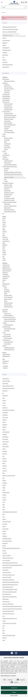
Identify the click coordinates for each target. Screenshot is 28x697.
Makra (3, 243)
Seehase (4, 499)
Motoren (6, 170)
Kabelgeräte (5, 278)
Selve (3, 502)
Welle (5, 179)
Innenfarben (7, 145)
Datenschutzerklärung (5, 675)
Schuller (4, 497)
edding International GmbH (8, 388)
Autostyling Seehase (6, 538)
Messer (5, 153)
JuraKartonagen (5, 431)
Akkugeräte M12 (6, 264)
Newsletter (4, 52)
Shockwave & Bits (8, 304)
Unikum (4, 260)
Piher (3, 473)
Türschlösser (7, 92)
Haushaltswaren (6, 155)
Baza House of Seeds (7, 540)
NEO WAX (4, 465)
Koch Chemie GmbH (6, 577)
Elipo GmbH (5, 395)
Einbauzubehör (7, 162)
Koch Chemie (5, 239)
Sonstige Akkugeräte (8, 315)
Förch (3, 227)
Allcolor (4, 526)
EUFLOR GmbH (5, 378)
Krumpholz (4, 444)
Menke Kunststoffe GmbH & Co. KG (10, 584)
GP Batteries (5, 412)
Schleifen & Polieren (8, 302)
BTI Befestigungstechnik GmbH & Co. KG (11, 548)
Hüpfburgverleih (6, 356)
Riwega (4, 252)
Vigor (3, 630)
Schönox (4, 494)
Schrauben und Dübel (9, 88)
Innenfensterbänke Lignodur (10, 164)
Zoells (3, 640)
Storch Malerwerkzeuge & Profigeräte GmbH (12, 606)
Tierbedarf (4, 157)
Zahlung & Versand (6, 50)
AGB (3, 57)
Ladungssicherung (8, 107)
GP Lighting (4, 414)
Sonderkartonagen (8, 194)
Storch (3, 258)
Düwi (3, 397)
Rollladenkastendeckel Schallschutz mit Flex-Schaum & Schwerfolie (14, 176)
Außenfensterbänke (8, 160)
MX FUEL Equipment (8, 297)
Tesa (3, 516)
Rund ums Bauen (6, 111)
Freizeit (4, 151)
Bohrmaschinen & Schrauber (8, 317)
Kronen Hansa (5, 441)
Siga (3, 256)
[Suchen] (25, 7)
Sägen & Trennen (8, 299)
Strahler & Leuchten (8, 130)
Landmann (4, 451)
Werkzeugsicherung (8, 306)
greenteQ (4, 231)
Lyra (3, 456)
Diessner (4, 225)
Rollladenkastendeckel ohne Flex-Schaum (13, 174)
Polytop (4, 480)
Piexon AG (4, 470)
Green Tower (5, 417)
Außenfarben (7, 139)
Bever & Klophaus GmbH (7, 385)
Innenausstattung (8, 105)
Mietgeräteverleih (6, 354)
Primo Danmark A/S (6, 594)
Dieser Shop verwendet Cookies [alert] (14, 657)
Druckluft (4, 322)
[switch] (4, 679)
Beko (3, 220)
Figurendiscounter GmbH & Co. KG (10, 562)
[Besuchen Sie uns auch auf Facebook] (12, 653)
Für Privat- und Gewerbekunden (9, 31)
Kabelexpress (5, 436)
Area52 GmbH (5, 528)
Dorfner (4, 400)
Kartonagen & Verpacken (7, 183)
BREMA (4, 545)
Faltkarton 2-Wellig (8, 186)
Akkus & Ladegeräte (6, 270)
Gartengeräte (5, 274)
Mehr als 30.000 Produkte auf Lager (10, 29)
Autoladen (4, 536)
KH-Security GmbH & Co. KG (8, 574)
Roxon (3, 487)
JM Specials (5, 365)
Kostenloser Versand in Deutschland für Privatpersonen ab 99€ (11, 34)
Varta (3, 625)
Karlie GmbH (5, 439)
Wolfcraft (4, 637)
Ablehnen (14, 692)
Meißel (5, 293)
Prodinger (4, 482)
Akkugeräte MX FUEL (6, 268)
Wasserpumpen (7, 334)
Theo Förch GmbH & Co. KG (8, 613)
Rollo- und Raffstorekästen (10, 124)
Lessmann (4, 453)
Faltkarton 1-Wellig (8, 184)
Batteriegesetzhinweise (7, 64)
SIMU (3, 504)
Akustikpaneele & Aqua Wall (10, 115)
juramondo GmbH (6, 572)
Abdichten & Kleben (8, 103)
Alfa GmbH (4, 523)
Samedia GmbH (5, 492)
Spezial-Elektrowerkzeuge (9, 328)
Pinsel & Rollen (7, 147)
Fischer (4, 402)
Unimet (4, 620)
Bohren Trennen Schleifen (9, 117)
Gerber (4, 229)
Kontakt (4, 45)
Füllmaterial (6, 188)
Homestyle (4, 424)
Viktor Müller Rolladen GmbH (8, 635)
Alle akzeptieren (14, 687)
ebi (3, 393)
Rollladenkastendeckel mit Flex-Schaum (12, 172)
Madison (4, 458)
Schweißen (6, 128)
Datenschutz (5, 54)
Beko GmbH (5, 543)
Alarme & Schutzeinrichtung (10, 205)
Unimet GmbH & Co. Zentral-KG (9, 623)
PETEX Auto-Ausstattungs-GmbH (9, 591)
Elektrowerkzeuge (6, 96)
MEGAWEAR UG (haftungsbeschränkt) (10, 582)
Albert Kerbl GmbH (6, 521)
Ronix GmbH (5, 383)
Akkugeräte (4, 311)
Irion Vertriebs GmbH (7, 567)
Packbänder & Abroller (9, 192)
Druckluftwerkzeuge (8, 324)
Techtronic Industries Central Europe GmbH (12, 608)
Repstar (4, 250)
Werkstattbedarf (6, 98)
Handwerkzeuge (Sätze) (9, 347)
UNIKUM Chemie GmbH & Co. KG (9, 618)
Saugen (5, 301)
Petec (3, 248)
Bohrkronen (6, 289)
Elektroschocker (7, 207)
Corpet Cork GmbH (6, 555)
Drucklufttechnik (6, 100)
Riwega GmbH (5, 599)
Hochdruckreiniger (6, 336)
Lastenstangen (7, 120)
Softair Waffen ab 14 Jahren (10, 211)
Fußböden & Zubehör (8, 119)
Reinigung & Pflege (8, 109)
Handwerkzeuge (6, 94)
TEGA (3, 514)
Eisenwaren (5, 82)
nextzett (4, 468)
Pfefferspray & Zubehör (9, 209)
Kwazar (4, 448)
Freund (4, 405)
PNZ (3, 477)
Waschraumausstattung (9, 81)
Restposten (4, 363)
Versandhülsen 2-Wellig (9, 200)
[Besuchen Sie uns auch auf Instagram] (16, 653)
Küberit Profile (5, 446)
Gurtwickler (6, 168)
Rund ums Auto (5, 101)
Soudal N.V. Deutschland (7, 603)
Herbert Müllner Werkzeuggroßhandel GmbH (12, 565)
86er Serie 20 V (7, 313)
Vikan (3, 632)
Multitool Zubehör (8, 295)
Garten (3, 134)
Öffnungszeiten (5, 47)
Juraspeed (4, 434)
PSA (3, 282)
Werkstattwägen (6, 283)
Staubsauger (7, 330)
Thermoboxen (7, 196)
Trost (3, 616)
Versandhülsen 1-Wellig (9, 198)
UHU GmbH (4, 390)
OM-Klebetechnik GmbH (7, 586)
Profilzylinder (7, 84)
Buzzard (4, 222)
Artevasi (4, 531)
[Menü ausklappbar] (1, 2)
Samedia (4, 254)
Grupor (4, 422)
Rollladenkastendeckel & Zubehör (9, 166)
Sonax (3, 507)
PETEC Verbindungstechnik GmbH (9, 589)
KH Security (4, 237)
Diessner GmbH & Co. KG (7, 557)
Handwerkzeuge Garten (9, 349)
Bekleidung (4, 272)
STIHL (3, 509)
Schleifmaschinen (6, 340)
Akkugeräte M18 (6, 266)
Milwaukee (4, 42)
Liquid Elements (6, 241)
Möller (3, 246)
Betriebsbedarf (5, 79)
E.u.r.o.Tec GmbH (6, 560)
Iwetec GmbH (5, 569)
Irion (3, 233)
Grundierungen (7, 143)
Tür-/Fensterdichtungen (9, 132)
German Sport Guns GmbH (8, 410)
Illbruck (4, 429)
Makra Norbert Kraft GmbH (8, 579)
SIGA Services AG (6, 601)
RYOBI (3, 490)
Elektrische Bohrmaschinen (10, 319)
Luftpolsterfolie (7, 190)
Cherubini (4, 553)
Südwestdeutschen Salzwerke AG (9, 511)
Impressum (4, 62)
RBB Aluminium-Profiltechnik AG (9, 596)
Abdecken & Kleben (8, 138)
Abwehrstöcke (7, 203)
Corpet (3, 224)
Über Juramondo (6, 40)
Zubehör (6, 149)
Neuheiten (5, 367)
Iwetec (3, 235)
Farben (4, 136)
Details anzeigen (14, 695)
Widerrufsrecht (5, 67)
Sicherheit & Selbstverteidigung (9, 202)
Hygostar (4, 427)
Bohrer (5, 287)
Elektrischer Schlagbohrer (9, 321)
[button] (21, 2)
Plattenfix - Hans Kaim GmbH (8, 475)
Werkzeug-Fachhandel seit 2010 (9, 26)
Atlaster (4, 533)
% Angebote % (5, 361)
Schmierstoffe (7, 126)
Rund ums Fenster (8, 86)
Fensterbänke (5, 158)
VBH (3, 628)
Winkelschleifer (7, 343)
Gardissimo (4, 407)
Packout (4, 280)
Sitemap (4, 59)
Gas (3, 213)
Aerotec (4, 218)
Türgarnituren (7, 90)
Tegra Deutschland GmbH (8, 611)
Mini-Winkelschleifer (8, 341)
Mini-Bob (4, 460)
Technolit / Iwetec (6, 381)
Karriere (4, 38)
